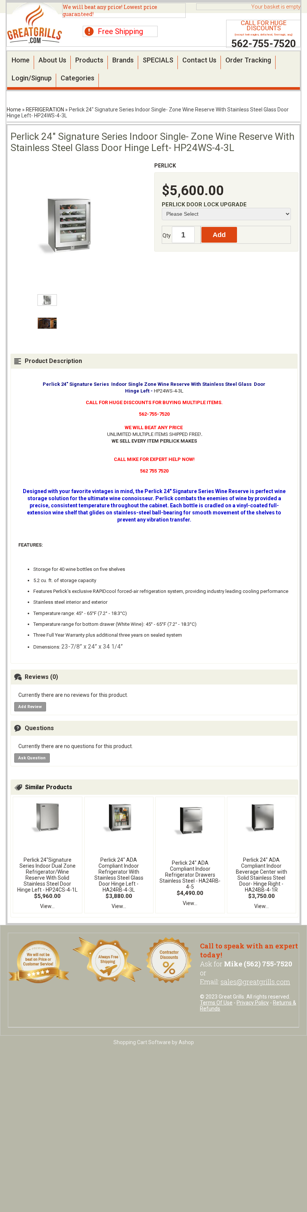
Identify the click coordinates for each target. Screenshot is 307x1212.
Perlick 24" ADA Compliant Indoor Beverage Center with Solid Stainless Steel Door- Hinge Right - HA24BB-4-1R (261, 875)
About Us (52, 60)
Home (21, 60)
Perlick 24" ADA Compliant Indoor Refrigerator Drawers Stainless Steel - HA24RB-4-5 (190, 875)
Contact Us (199, 60)
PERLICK (165, 166)
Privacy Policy (253, 1003)
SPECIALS (158, 60)
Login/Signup (32, 78)
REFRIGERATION (45, 110)
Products (89, 60)
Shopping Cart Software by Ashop (153, 1042)
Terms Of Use (216, 1003)
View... (47, 906)
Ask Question (32, 758)
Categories (77, 78)
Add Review (30, 706)
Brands (123, 60)
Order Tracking (248, 60)
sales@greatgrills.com (255, 981)
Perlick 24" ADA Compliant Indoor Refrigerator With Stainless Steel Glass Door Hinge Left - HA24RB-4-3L (118, 875)
